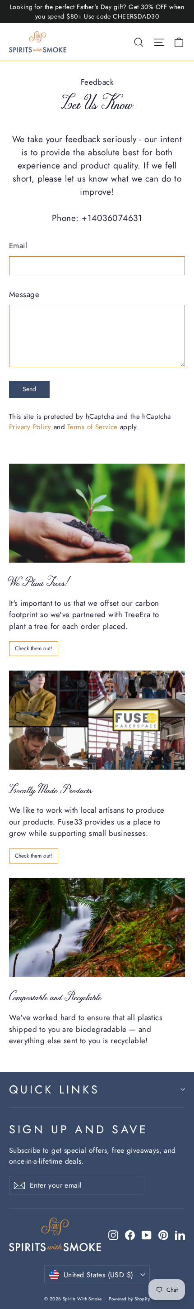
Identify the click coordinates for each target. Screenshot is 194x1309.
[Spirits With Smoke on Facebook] (130, 1235)
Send (29, 388)
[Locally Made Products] (97, 720)
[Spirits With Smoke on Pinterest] (163, 1235)
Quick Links (54, 1089)
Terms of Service (92, 427)
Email (18, 245)
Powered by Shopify (129, 1298)
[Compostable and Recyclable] (97, 927)
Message (24, 294)
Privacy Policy (30, 427)
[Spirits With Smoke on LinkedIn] (180, 1235)
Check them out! (33, 648)
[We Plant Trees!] (97, 513)
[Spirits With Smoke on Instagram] (113, 1235)
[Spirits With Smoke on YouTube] (147, 1235)
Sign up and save (78, 1129)
